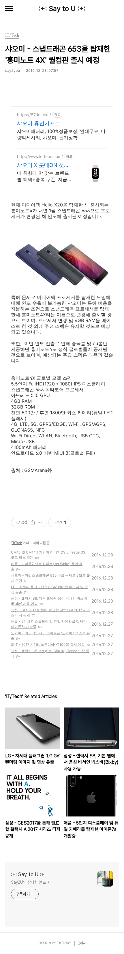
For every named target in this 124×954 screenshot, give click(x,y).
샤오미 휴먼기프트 (38, 123)
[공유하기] (32, 522)
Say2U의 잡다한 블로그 (30, 882)
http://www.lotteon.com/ (40, 156)
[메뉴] (9, 8)
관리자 (81, 943)
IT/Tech (17, 543)
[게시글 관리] (40, 522)
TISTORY (64, 943)
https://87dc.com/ (34, 114)
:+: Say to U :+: (62, 8)
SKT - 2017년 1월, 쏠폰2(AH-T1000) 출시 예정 (48, 644)
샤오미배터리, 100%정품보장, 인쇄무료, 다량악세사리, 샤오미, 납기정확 (61, 134)
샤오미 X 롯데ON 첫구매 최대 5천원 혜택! (43, 165)
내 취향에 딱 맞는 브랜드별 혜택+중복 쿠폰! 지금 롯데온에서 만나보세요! (43, 176)
